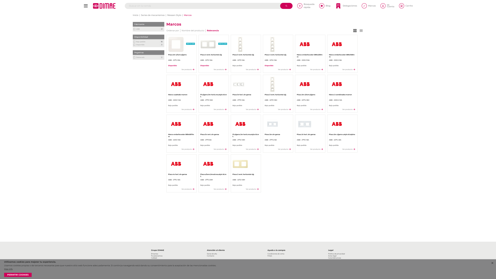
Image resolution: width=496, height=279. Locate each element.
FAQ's (270, 256)
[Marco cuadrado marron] (176, 84)
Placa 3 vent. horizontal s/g (243, 55)
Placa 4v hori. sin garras (177, 174)
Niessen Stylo (174, 15)
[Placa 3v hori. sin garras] (240, 84)
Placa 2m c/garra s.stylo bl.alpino (342, 134)
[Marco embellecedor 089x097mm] (176, 124)
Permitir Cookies (18, 275)
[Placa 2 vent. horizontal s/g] (208, 44)
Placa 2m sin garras (272, 134)
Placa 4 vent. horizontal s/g (275, 55)
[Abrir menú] (85, 5)
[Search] (286, 6)
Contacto (210, 256)
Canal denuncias (334, 258)
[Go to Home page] (104, 6)
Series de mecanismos (153, 15)
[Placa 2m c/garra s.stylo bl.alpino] (337, 124)
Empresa (154, 254)
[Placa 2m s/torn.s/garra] (176, 44)
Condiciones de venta (276, 254)
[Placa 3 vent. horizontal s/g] (240, 44)
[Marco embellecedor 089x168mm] (337, 44)
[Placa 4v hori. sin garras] (176, 164)
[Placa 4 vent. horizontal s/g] (272, 44)
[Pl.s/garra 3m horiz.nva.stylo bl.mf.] (208, 84)
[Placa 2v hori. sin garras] (304, 124)
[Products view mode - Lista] (361, 31)
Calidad (154, 258)
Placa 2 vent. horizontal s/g (211, 55)
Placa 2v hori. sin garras (306, 134)
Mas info (8, 269)
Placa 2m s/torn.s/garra (177, 55)
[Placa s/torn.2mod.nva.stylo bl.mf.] (208, 164)
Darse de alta (212, 254)
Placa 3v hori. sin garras (242, 95)
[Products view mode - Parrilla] (355, 31)
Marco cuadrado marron (177, 95)
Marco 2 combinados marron (340, 95)
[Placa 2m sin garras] (272, 124)
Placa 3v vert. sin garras (209, 134)
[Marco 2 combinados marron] (337, 84)
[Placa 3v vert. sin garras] (208, 124)
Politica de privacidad (336, 254)
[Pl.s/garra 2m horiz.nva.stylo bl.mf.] (240, 124)
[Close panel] (492, 263)
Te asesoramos (156, 256)
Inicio (135, 15)
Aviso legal (332, 256)
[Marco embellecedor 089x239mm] (304, 44)
